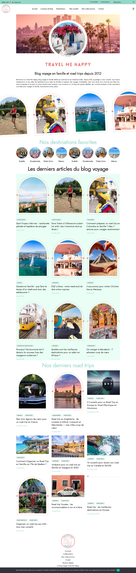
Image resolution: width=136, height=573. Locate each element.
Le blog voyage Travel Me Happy (68, 566)
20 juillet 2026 (55, 233)
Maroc (61, 161)
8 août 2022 (20, 531)
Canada (90, 459)
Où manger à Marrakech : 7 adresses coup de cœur (100, 351)
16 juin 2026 (90, 293)
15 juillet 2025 (56, 432)
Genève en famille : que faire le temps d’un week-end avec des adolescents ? (31, 289)
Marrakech (91, 345)
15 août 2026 (20, 230)
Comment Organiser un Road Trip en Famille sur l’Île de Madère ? (32, 463)
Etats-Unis (48, 161)
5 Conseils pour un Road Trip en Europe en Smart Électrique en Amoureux (102, 405)
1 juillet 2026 (90, 233)
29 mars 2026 (55, 359)
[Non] (134, 570)
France (19, 415)
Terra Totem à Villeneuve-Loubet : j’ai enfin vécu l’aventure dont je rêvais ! (67, 226)
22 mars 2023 (56, 471)
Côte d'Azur (21, 219)
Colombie (91, 219)
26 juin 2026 (20, 296)
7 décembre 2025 (21, 426)
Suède (22, 161)
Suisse (19, 282)
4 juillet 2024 (20, 468)
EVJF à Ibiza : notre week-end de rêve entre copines (67, 288)
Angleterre (56, 415)
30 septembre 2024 (93, 412)
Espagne (55, 282)
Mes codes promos (68, 557)
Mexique (90, 282)
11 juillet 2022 (56, 511)
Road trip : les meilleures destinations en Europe (99, 508)
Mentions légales (68, 563)
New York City (21, 520)
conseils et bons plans (24, 345)
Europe (90, 398)
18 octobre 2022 (92, 469)
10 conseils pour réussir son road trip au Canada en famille (103, 464)
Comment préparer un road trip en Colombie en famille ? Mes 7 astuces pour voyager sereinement (103, 226)
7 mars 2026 (90, 356)
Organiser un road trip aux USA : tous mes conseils (31, 525)
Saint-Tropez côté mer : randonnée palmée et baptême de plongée (32, 225)
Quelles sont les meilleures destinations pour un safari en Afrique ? (65, 352)
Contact (68, 560)
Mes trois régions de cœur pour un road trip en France (31, 420)
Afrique (55, 345)
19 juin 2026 (55, 293)
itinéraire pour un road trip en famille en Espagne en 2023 (66, 466)
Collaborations (68, 554)
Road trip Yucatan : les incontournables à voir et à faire (67, 506)
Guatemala (35, 161)
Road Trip (29, 415)
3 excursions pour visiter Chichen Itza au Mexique (103, 288)
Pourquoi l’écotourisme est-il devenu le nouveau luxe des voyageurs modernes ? (30, 352)
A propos (68, 551)
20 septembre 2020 (93, 514)
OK (118, 570)
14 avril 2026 (20, 359)
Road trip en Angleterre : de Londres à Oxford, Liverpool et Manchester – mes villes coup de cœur (68, 423)
